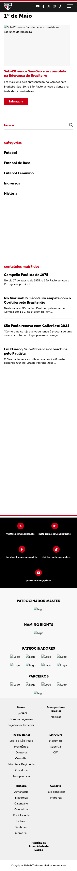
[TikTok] (60, 6)
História (10, 193)
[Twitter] (48, 6)
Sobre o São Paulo (21, 740)
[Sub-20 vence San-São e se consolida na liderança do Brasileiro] (37, 65)
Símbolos (21, 827)
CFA (55, 752)
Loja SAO (21, 713)
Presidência (21, 746)
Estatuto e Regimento (21, 764)
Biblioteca (21, 797)
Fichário (21, 821)
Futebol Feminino (19, 173)
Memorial (21, 833)
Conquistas (21, 809)
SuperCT (55, 746)
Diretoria (21, 752)
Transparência (21, 776)
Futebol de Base (17, 163)
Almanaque (21, 791)
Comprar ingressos (21, 719)
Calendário (21, 803)
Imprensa (56, 797)
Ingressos (12, 183)
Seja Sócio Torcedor (21, 725)
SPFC (8, 7)
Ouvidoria (21, 770)
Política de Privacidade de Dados (39, 846)
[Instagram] (54, 6)
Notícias (56, 717)
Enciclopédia (21, 815)
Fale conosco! (56, 791)
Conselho (21, 758)
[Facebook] (43, 6)
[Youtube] (37, 6)
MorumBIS (56, 740)
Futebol (10, 153)
